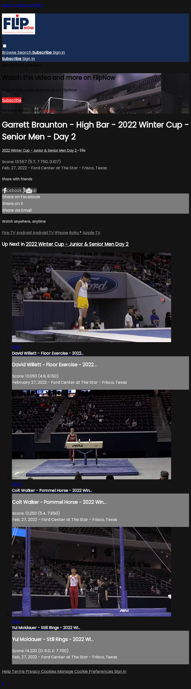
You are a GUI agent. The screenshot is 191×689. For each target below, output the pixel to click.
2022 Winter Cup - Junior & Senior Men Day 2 (40, 150)
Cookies (49, 671)
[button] (4, 46)
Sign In (28, 59)
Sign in (59, 52)
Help (7, 671)
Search (24, 52)
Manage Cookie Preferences (85, 671)
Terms (19, 671)
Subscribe (11, 100)
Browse (9, 52)
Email (31, 190)
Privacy (33, 671)
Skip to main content (22, 5)
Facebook (12, 190)
